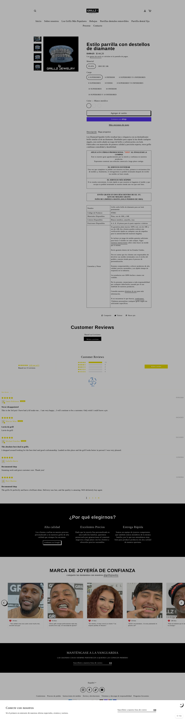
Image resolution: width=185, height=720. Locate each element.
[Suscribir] (154, 710)
